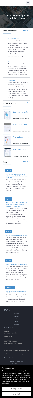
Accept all (16, 394)
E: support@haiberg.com (16, 361)
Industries (16, 316)
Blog (16, 321)
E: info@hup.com (16, 364)
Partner (16, 319)
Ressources (16, 324)
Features (16, 313)
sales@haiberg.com (16, 223)
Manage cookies (16, 389)
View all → (26, 30)
